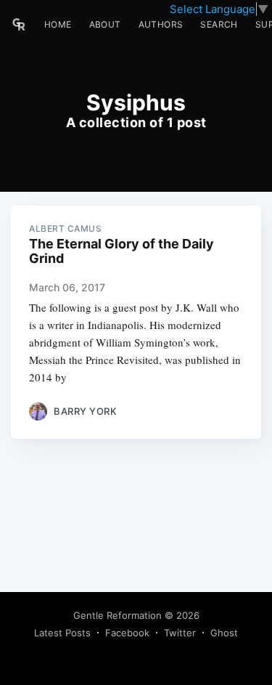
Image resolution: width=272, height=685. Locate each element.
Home (58, 24)
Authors (161, 24)
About (105, 24)
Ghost (224, 633)
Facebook (127, 633)
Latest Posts (62, 633)
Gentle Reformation (117, 615)
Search (218, 24)
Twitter (180, 633)
